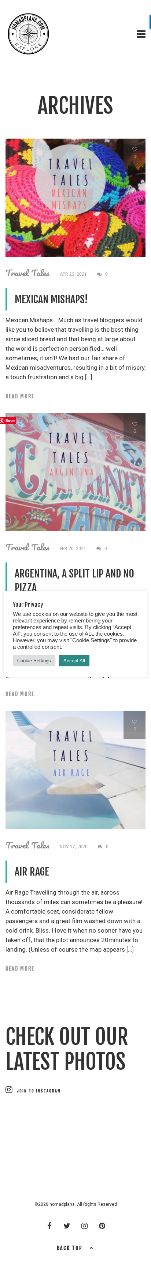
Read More (19, 396)
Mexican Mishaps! (51, 299)
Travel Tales (27, 273)
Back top (69, 1248)
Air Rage (32, 871)
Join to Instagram (39, 1091)
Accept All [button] (74, 660)
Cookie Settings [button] (34, 660)
